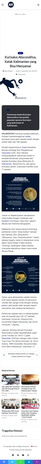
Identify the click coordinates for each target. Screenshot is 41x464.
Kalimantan (7, 164)
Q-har (35, 446)
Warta (24, 14)
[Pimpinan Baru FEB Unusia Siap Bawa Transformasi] (11, 404)
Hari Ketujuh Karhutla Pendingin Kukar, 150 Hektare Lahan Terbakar (29, 389)
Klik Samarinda (27, 450)
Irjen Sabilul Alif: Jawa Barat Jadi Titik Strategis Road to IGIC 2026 (11, 389)
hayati (28, 136)
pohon (4, 305)
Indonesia (6, 153)
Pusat (24, 147)
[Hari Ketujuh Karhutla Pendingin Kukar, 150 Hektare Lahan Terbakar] (30, 379)
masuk (12, 436)
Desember (6, 338)
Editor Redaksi (8, 71)
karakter (5, 221)
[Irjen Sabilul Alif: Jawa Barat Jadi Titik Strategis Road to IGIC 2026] (11, 379)
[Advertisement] (20, 33)
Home (19, 14)
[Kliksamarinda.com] (11, 4)
